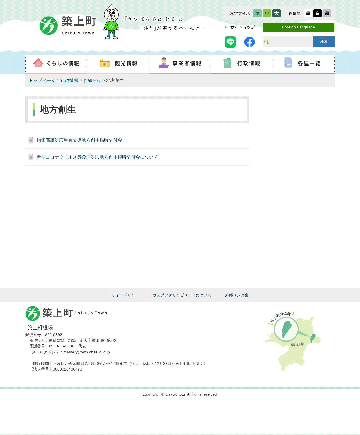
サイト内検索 (266, 41)
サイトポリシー (125, 295)
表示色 (295, 13)
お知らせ (92, 80)
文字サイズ (240, 13)
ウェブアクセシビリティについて (182, 295)
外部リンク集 (237, 295)
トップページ (42, 80)
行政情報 (69, 80)
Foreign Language (298, 27)
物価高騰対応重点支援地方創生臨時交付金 (79, 140)
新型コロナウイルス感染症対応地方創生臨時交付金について (97, 157)
